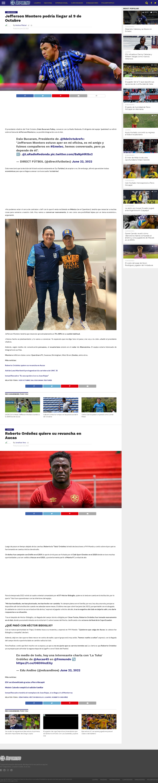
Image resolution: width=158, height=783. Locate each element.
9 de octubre (24, 380)
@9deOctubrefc (72, 139)
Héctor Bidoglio (36, 697)
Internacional (61, 3)
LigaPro (37, 3)
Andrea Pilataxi (20, 25)
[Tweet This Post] (42, 95)
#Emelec (56, 146)
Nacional (48, 3)
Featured (48, 380)
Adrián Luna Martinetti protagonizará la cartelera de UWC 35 (31, 370)
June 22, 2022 (82, 161)
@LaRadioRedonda (36, 154)
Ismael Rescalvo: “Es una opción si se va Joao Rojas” (27, 376)
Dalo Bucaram (37, 380)
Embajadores (92, 3)
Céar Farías (23, 697)
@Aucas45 (41, 659)
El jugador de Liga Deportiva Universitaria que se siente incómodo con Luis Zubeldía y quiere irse (60, 734)
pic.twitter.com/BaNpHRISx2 (72, 154)
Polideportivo (107, 3)
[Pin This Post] (60, 95)
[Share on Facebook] (25, 95)
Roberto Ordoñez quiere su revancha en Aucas (25, 365)
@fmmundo (62, 659)
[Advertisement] (61, 117)
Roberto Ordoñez (60, 697)
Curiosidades (77, 3)
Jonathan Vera (20, 443)
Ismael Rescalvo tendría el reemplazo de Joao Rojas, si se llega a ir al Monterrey (39, 693)
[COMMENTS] (96, 95)
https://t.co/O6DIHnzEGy (34, 663)
